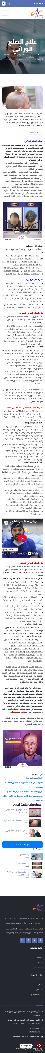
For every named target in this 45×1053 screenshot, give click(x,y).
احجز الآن (39, 989)
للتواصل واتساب (35, 132)
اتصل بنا (39, 984)
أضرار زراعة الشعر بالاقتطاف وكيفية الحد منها (24, 791)
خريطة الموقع (36, 994)
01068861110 (34, 1028)
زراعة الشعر (24, 854)
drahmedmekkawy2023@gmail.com (26, 1036)
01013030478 (34, 1031)
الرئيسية (39, 957)
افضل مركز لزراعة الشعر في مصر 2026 (16, 811)
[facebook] (42, 3)
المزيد (27, 857)
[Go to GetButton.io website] (39, 1050)
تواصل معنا (22, 844)
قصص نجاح (37, 967)
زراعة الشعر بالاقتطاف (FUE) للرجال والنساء (17, 873)
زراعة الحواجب (23, 863)
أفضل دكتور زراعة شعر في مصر (17, 831)
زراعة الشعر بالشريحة (34, 778)
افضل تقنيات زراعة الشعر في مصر (16, 821)
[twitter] (40, 3)
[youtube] (34, 3)
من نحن (39, 962)
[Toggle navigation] (5, 13)
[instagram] (37, 3)
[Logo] (37, 12)
